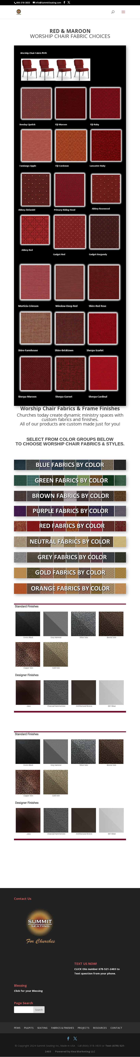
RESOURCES (100, 1027)
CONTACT (116, 1027)
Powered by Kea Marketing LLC (75, 1051)
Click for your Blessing (28, 990)
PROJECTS (83, 1027)
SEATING (42, 1027)
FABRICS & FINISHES (62, 1027)
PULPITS (28, 1027)
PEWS (17, 1027)
